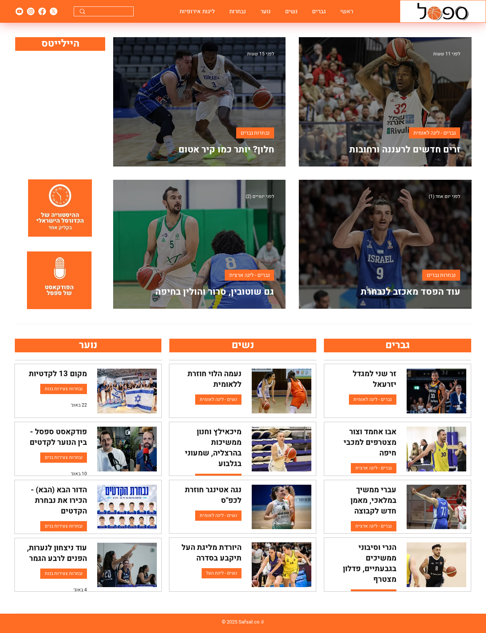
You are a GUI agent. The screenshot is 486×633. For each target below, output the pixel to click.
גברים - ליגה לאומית (434, 133)
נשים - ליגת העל (221, 573)
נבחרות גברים (255, 133)
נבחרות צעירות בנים (63, 457)
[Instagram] (31, 11)
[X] (53, 11)
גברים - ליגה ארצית (249, 275)
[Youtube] (19, 11)
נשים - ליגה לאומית (218, 399)
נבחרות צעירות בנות (63, 388)
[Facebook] (42, 11)
